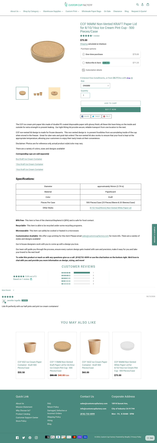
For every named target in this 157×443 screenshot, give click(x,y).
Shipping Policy (54, 417)
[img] (7, 297)
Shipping (83, 44)
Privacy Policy (136, 437)
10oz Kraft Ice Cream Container (29, 164)
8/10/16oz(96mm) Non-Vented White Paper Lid (110, 208)
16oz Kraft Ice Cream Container (29, 169)
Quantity (84, 91)
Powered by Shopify (123, 437)
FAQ (49, 403)
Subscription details (94, 70)
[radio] (83, 54)
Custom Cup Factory (108, 437)
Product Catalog (23, 414)
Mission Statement (24, 407)
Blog (49, 424)
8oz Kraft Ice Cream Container (29, 159)
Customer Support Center (27, 417)
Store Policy (21, 421)
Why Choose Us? (23, 410)
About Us (20, 403)
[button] (86, 36)
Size (82, 81)
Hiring (50, 420)
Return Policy (53, 407)
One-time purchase (94, 54)
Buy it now (110, 109)
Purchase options (88, 49)
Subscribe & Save (97, 63)
